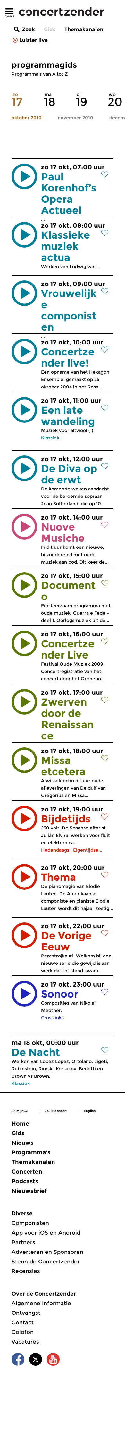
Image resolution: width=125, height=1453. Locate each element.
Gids (49, 29)
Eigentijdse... (87, 850)
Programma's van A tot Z (40, 74)
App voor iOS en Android (46, 1232)
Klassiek (50, 438)
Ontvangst (26, 1313)
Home (20, 1123)
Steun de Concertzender (46, 1261)
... (72, 193)
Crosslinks (52, 1018)
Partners (23, 1242)
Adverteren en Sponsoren (47, 1252)
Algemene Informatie (41, 1303)
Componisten (30, 1223)
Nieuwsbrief (29, 1190)
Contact (23, 1322)
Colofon (23, 1332)
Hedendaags (55, 850)
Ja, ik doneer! (56, 1111)
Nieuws (22, 1142)
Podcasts (25, 1181)
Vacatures (25, 1341)
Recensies (26, 1271)
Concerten (27, 1171)
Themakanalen (83, 29)
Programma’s (31, 1152)
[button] (24, 176)
